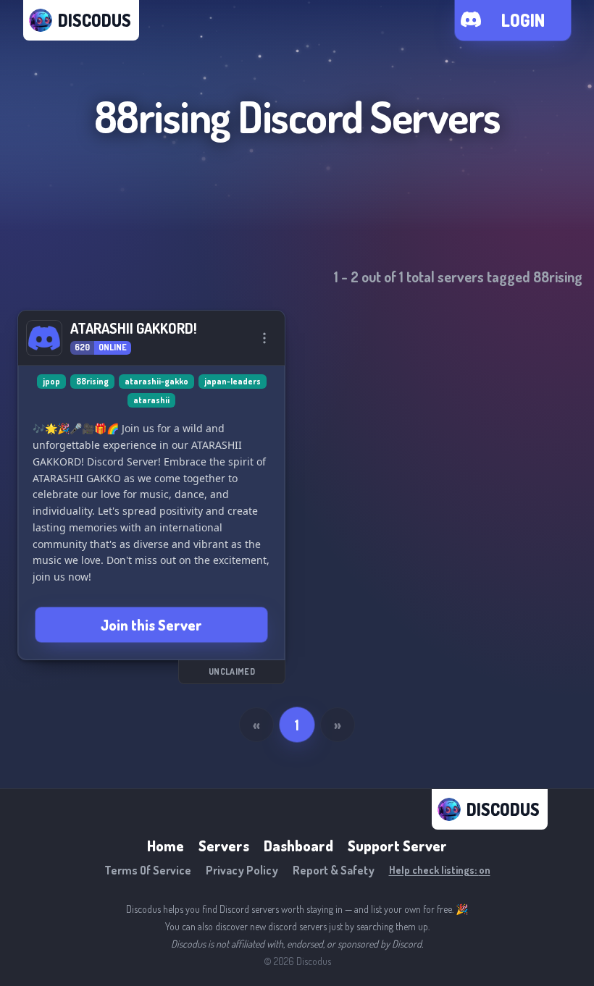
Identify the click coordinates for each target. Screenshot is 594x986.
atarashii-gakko (156, 381)
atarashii (151, 400)
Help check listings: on (439, 870)
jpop (51, 381)
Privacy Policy (242, 870)
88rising (92, 381)
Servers (223, 845)
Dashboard (298, 845)
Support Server (397, 845)
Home (165, 845)
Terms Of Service (147, 870)
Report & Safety (334, 870)
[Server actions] (264, 338)
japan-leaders (232, 381)
